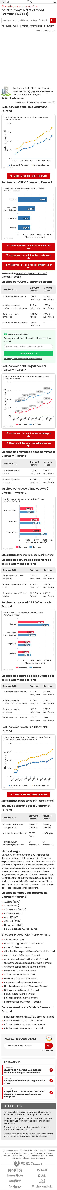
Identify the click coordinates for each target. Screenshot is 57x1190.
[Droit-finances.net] (42, 1175)
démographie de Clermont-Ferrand (34, 555)
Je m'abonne (26, 353)
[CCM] (42, 1170)
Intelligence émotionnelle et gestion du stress (24, 1081)
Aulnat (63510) (11, 905)
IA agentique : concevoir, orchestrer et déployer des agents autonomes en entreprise (23, 1093)
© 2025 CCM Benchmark (35, 1158)
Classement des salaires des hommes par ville (30, 444)
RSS (27, 1156)
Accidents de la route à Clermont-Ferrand (26, 959)
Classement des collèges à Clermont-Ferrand (28, 963)
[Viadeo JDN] (42, 1181)
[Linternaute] (14, 1175)
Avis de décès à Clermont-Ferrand (22, 955)
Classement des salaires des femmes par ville (30, 434)
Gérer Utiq (6, 1156)
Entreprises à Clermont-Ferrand (21, 998)
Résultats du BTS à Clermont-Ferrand (23, 1028)
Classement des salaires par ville (30, 176)
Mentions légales (47, 1156)
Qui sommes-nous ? (11, 1151)
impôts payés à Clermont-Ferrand (36, 801)
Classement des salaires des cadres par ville (30, 247)
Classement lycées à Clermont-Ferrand (25, 967)
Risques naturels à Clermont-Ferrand (23, 982)
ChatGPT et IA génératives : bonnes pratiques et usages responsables (22, 1070)
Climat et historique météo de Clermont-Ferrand (29, 951)
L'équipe (23, 1151)
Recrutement (10, 1153)
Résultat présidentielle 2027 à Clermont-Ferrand (29, 1017)
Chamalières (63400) (15, 909)
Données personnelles (24, 1153)
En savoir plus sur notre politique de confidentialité (23, 359)
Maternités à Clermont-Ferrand (20, 978)
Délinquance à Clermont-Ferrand (21, 990)
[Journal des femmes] (14, 1170)
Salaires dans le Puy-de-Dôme (20, 929)
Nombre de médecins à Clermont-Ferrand (26, 986)
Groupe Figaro (18, 1158)
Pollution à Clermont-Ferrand (19, 994)
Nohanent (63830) (13, 925)
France (18, 6)
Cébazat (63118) (12, 921)
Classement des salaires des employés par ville (30, 266)
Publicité (43, 1151)
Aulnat (25, 26)
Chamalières (36, 26)
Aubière (16, 26)
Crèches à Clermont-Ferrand (19, 974)
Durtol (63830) (11, 917)
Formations (12, 1062)
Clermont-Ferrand (14, 939)
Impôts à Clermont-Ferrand (18, 947)
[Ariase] (14, 1186)
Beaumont (49, 26)
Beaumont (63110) (13, 913)
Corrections (35, 1156)
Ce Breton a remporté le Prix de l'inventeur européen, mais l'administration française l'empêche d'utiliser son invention (28, 1121)
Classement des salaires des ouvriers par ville (30, 256)
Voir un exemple (47, 1050)
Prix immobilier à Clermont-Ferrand (22, 1002)
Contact (51, 1151)
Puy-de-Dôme (30, 6)
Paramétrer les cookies (43, 1153)
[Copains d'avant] (14, 1181)
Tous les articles (18, 1156)
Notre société (33, 1151)
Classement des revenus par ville (30, 795)
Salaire (9, 6)
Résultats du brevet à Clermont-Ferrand (25, 1024)
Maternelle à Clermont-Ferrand (20, 970)
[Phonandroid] (42, 1186)
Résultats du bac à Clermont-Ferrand (23, 1020)
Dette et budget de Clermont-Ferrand (24, 943)
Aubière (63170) (12, 902)
